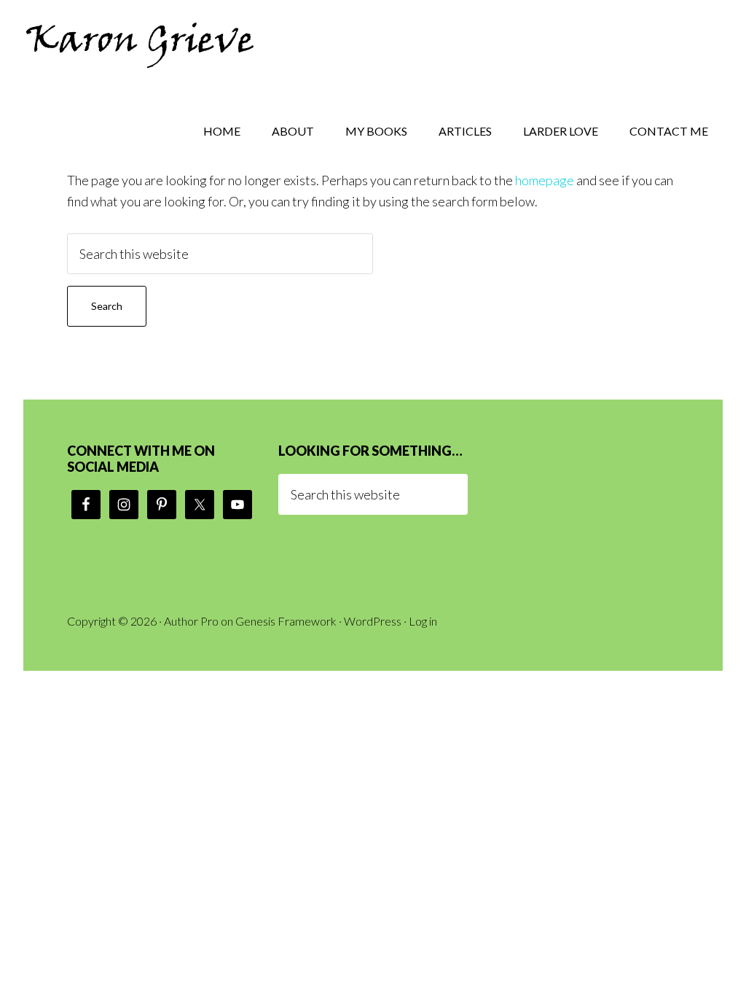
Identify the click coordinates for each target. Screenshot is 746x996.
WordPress (372, 621)
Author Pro (191, 621)
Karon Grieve (139, 43)
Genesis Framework (286, 621)
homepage (544, 180)
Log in (423, 621)
